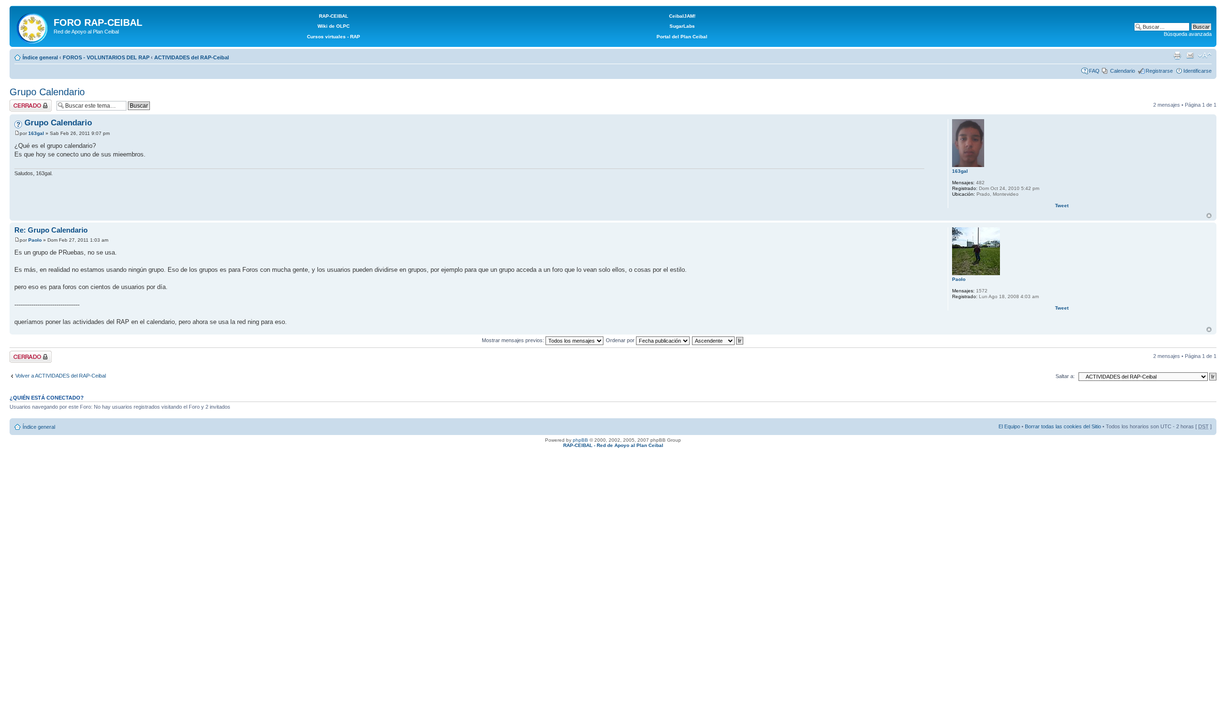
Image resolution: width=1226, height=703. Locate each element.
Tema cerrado (26, 102)
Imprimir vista (1177, 55)
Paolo (35, 240)
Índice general (40, 57)
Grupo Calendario (47, 92)
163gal (36, 133)
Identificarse (1197, 71)
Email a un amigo (1190, 55)
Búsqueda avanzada (1188, 34)
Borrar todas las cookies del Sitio (1063, 426)
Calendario (1122, 71)
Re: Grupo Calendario (51, 230)
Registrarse (1159, 71)
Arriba (1209, 215)
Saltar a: (1065, 376)
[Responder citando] (911, 121)
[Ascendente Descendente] (718, 340)
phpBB (580, 440)
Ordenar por (621, 340)
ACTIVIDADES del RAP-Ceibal (191, 57)
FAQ (1094, 71)
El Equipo (1009, 426)
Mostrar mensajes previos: (513, 340)
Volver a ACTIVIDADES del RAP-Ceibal (60, 376)
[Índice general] (33, 26)
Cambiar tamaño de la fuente (1205, 55)
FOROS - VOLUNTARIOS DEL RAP (106, 57)
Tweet (1061, 205)
